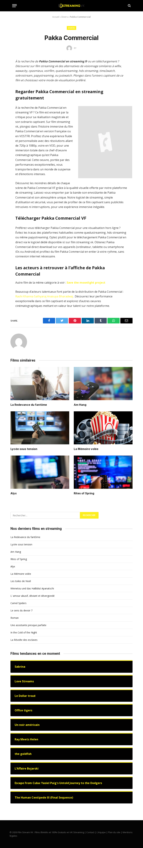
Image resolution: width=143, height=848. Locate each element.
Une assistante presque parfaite (28, 625)
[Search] (129, 6)
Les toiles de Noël (20, 581)
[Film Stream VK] (71, 6)
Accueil (55, 16)
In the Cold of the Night (23, 632)
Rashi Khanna (24, 296)
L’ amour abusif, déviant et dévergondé (32, 595)
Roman (14, 617)
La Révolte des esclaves (23, 639)
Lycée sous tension (23, 449)
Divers (64, 16)
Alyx (13, 493)
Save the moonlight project (86, 282)
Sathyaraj (40, 296)
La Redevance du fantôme (28, 404)
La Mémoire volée (86, 449)
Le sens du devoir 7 (21, 610)
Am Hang (80, 404)
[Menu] (14, 6)
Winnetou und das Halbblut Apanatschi (32, 588)
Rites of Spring (84, 493)
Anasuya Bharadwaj (60, 296)
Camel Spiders (18, 603)
